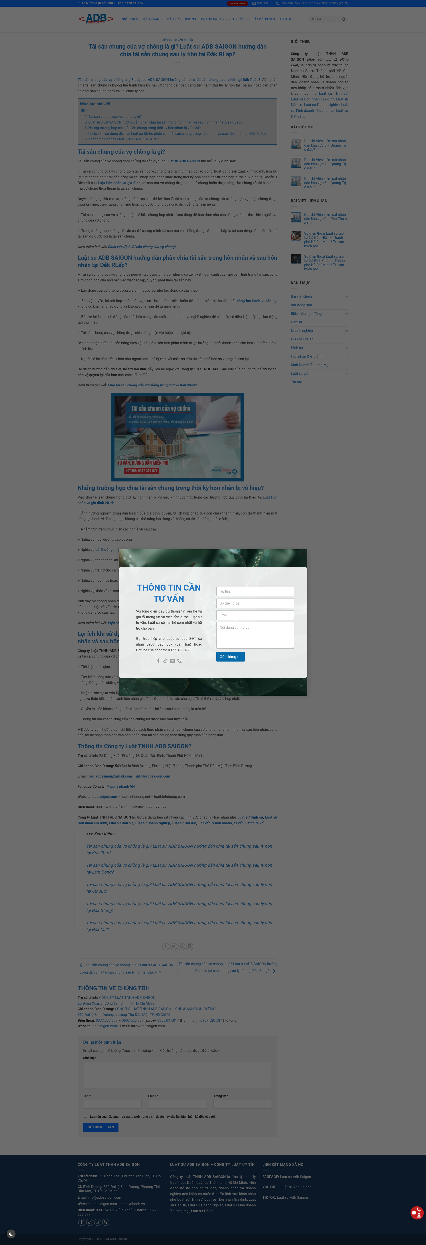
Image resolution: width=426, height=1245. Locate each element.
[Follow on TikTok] (165, 661)
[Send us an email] (172, 661)
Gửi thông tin (230, 656)
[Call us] (179, 661)
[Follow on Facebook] (158, 661)
